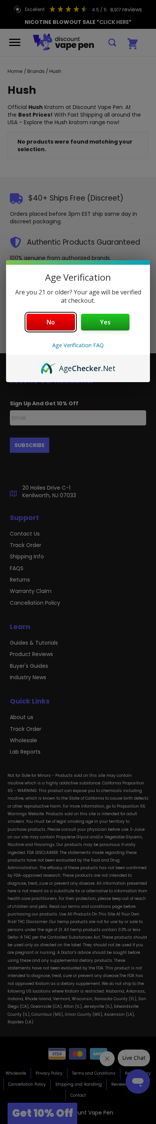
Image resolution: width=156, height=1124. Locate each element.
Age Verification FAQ (78, 345)
